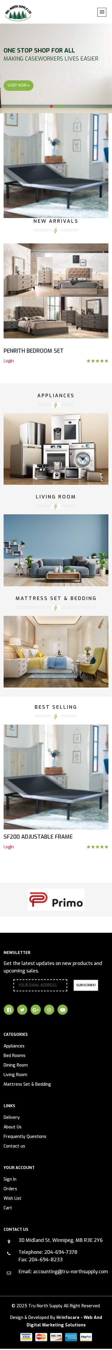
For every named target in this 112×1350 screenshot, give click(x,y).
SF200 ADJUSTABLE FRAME (38, 836)
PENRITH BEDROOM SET (34, 351)
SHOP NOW (17, 85)
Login (9, 361)
